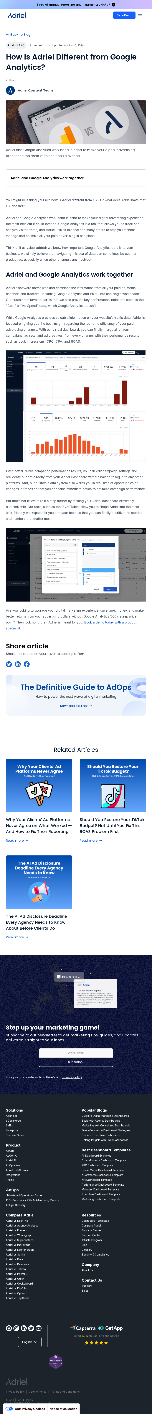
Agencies (11, 1115)
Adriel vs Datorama (17, 1264)
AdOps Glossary (16, 1205)
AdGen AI (11, 1155)
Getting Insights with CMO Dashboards (105, 1140)
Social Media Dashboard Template (103, 1170)
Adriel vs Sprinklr (16, 1254)
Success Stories (16, 1135)
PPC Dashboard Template (97, 1165)
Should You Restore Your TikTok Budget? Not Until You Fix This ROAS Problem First (112, 825)
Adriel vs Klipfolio (16, 1288)
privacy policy (72, 1077)
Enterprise (12, 1130)
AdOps (10, 1150)
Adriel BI (11, 1160)
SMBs (9, 1125)
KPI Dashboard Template (97, 1179)
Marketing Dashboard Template (101, 1199)
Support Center (91, 1235)
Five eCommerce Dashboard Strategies (106, 1130)
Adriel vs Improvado (18, 1244)
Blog (84, 1244)
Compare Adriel (91, 1225)
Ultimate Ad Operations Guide (24, 1195)
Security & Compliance (95, 1254)
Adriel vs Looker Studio (20, 1249)
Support (87, 1285)
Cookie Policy (37, 1391)
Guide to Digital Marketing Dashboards (105, 1115)
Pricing (10, 1179)
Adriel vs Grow (15, 1278)
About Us (87, 1270)
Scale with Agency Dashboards (101, 1120)
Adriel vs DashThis (17, 1220)
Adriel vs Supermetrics (19, 1240)
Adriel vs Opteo (15, 1293)
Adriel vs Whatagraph (19, 1235)
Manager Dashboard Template (100, 1189)
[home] (17, 15)
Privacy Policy (15, 1391)
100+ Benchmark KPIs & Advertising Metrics (32, 1200)
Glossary (87, 1249)
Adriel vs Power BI (17, 1273)
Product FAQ (16, 45)
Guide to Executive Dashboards (101, 1135)
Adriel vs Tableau (16, 1269)
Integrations (13, 1174)
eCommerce (13, 1120)
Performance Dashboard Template (103, 1184)
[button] (140, 15)
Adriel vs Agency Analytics (22, 1225)
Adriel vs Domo (15, 1259)
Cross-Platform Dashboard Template (104, 1160)
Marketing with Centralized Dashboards (106, 1125)
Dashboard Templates (95, 1220)
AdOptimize (13, 1165)
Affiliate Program (92, 1240)
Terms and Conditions (65, 1391)
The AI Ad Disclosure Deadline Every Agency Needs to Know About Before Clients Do (36, 922)
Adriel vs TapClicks (17, 1298)
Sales (85, 1290)
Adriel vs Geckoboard (19, 1283)
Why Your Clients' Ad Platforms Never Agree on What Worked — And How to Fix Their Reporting (39, 825)
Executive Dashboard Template (101, 1194)
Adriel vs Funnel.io (17, 1230)
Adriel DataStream (17, 1170)
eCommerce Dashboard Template (102, 1174)
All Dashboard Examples (96, 1155)
